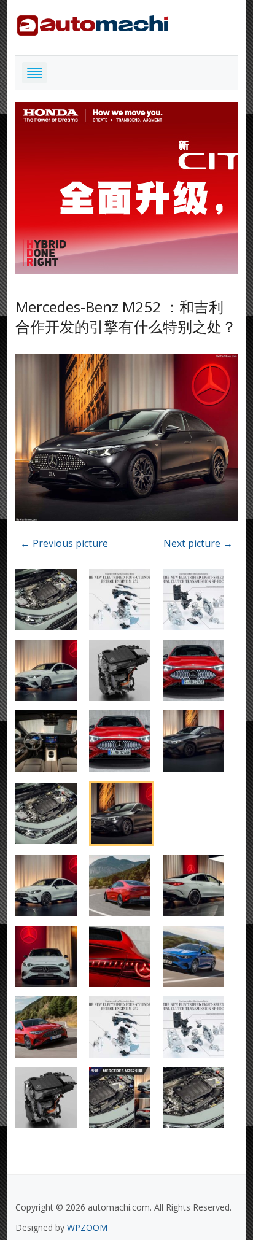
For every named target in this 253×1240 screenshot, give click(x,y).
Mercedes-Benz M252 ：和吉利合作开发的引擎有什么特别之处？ (125, 316)
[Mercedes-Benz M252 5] (126, 439)
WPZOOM (87, 1227)
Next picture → (198, 543)
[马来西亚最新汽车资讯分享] (92, 23)
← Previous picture (64, 543)
